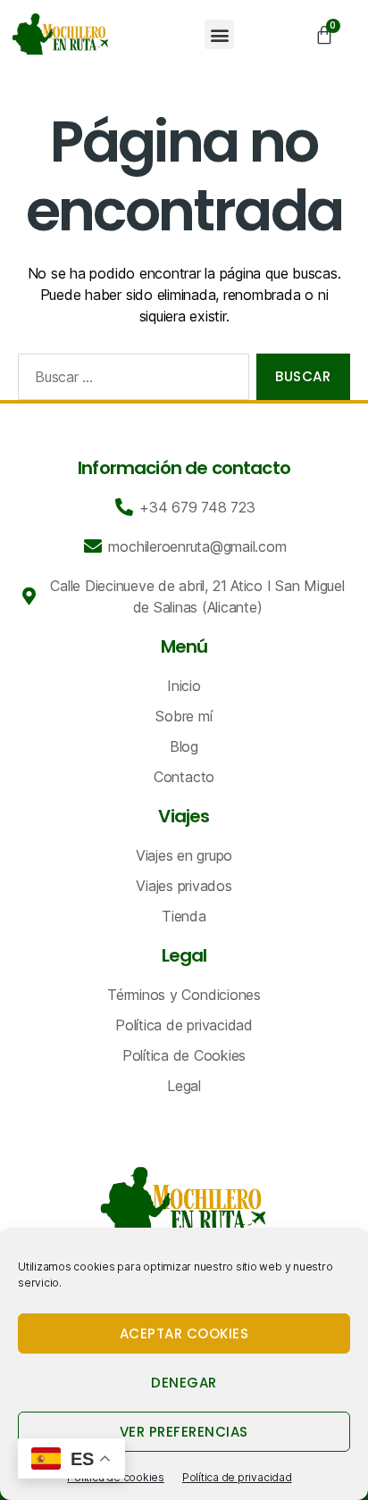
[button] (219, 34)
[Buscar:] (130, 380)
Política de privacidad (237, 1477)
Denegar (184, 1382)
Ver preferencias (184, 1431)
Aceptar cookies (184, 1333)
